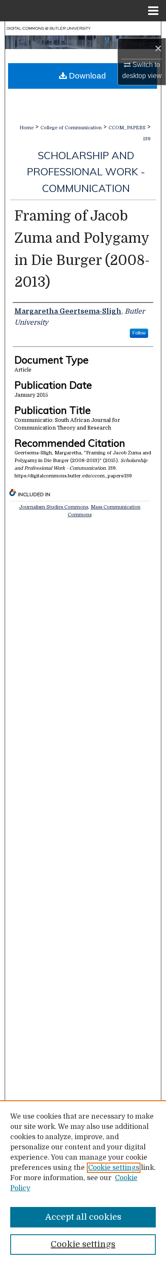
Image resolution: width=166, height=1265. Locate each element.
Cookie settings (113, 1168)
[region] (83, 1182)
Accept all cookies (83, 1217)
